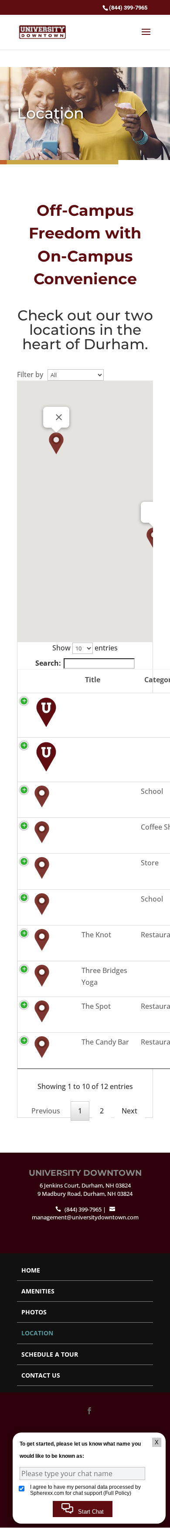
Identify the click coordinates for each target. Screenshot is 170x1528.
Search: (48, 663)
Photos (34, 1312)
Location (37, 1333)
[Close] (58, 417)
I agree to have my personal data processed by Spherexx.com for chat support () (85, 1490)
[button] (56, 443)
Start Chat (90, 1511)
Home (30, 1270)
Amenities (37, 1291)
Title (92, 679)
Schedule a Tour (49, 1354)
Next (129, 1111)
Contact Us (40, 1375)
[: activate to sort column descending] (48, 681)
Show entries (85, 648)
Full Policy (117, 1493)
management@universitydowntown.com (85, 1217)
